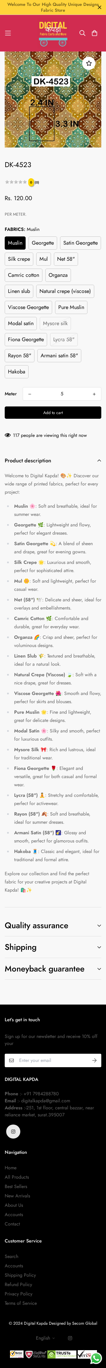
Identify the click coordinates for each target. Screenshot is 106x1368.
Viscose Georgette (28, 307)
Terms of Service (21, 1303)
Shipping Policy (20, 1275)
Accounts (14, 1214)
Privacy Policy (18, 1293)
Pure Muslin (71, 307)
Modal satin (21, 323)
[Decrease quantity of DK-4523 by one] (30, 394)
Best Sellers (16, 1186)
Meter (11, 393)
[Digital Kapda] (53, 33)
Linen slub (19, 291)
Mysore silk (55, 323)
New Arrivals (17, 1195)
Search (11, 1256)
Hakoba (16, 371)
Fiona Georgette (26, 339)
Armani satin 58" (59, 355)
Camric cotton (23, 275)
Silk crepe (19, 259)
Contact (12, 1224)
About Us (14, 1205)
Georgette (43, 243)
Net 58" (66, 259)
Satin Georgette (80, 243)
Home (10, 1167)
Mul (43, 259)
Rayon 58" (19, 355)
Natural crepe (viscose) (65, 291)
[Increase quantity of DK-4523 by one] (94, 394)
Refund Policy (18, 1284)
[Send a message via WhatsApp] (96, 1358)
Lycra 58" (63, 339)
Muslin (15, 243)
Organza (58, 275)
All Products (17, 1177)
